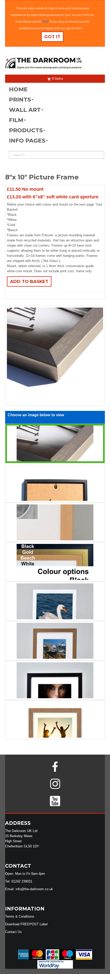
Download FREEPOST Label (26, 924)
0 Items (57, 78)
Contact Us (13, 932)
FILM (16, 120)
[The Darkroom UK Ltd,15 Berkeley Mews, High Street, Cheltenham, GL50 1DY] (55, 63)
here (45, 21)
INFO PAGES (27, 140)
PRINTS (20, 99)
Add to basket (29, 281)
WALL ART (25, 109)
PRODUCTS (26, 130)
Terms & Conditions (19, 916)
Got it (52, 36)
